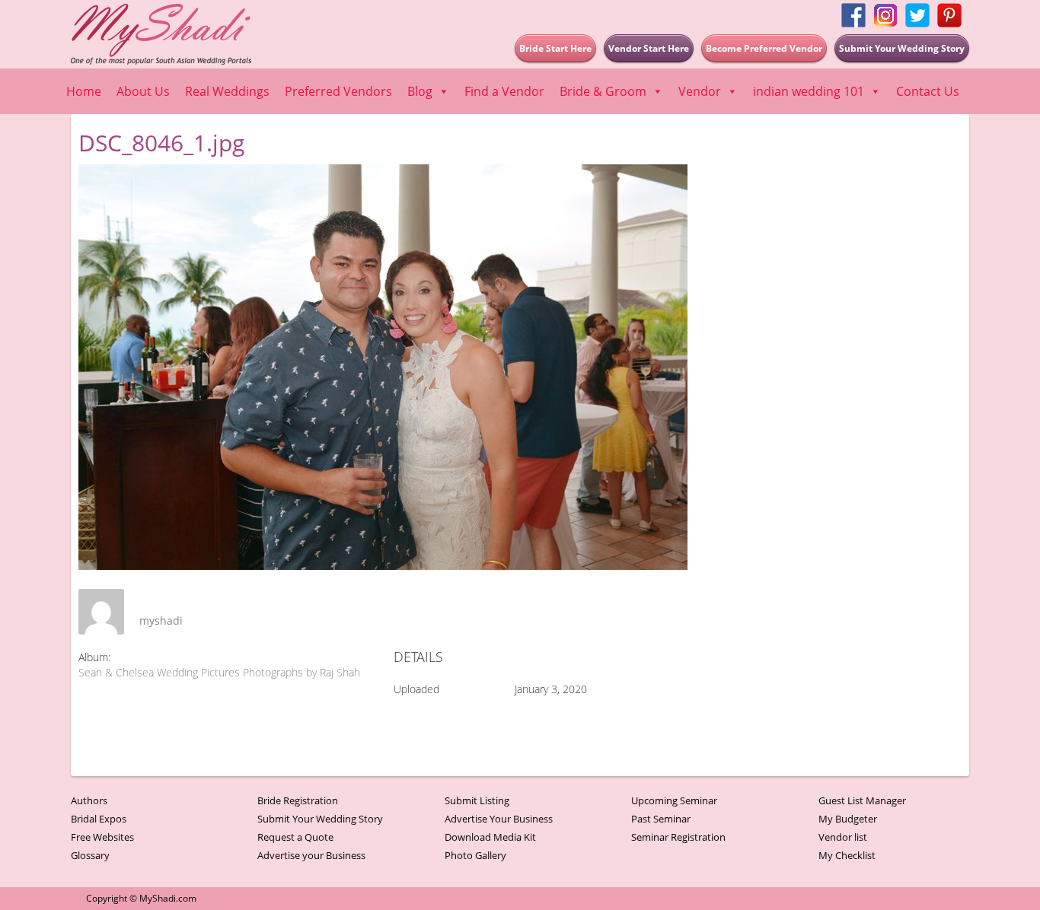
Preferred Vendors (338, 91)
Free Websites (102, 837)
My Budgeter (847, 819)
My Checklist (847, 855)
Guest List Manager (862, 800)
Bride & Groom (603, 91)
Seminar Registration (678, 837)
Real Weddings (227, 91)
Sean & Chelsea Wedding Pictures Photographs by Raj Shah (219, 672)
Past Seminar (661, 819)
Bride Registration (297, 800)
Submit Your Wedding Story (320, 819)
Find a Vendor (504, 91)
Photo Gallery (475, 855)
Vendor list (842, 837)
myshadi (161, 620)
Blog (419, 91)
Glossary (90, 855)
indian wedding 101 (808, 91)
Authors (89, 800)
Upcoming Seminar (674, 800)
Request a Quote (295, 837)
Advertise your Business (311, 855)
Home (83, 91)
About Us (143, 91)
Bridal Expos (98, 819)
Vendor (699, 91)
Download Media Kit (490, 837)
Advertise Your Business (499, 819)
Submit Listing (477, 800)
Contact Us (927, 91)
